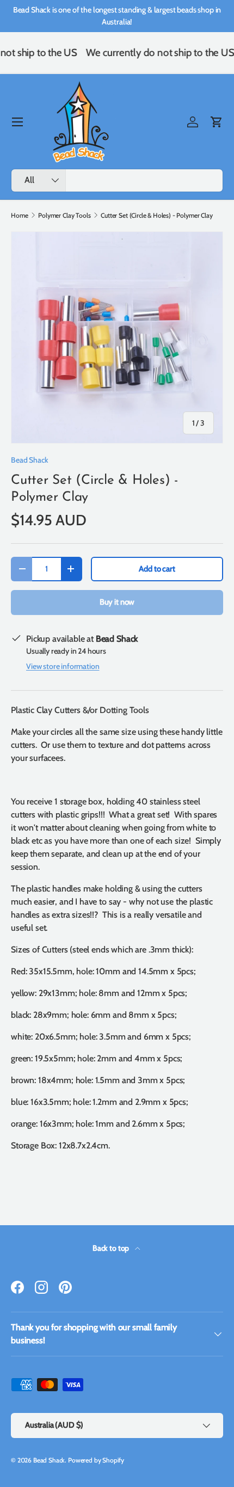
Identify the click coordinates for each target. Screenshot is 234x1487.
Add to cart (157, 569)
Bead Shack (29, 460)
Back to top (112, 1248)
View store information (62, 666)
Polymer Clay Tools (64, 215)
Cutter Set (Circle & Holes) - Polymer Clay (156, 215)
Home (19, 215)
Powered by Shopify (96, 1460)
